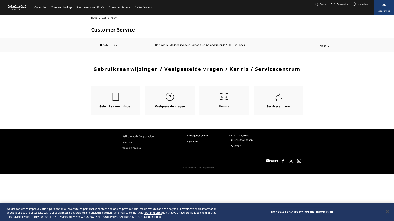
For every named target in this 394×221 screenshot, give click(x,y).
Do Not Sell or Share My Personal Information (302, 211)
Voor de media (131, 148)
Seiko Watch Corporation (138, 136)
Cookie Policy (152, 217)
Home (94, 17)
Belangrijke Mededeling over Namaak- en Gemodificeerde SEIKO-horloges (200, 45)
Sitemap (236, 146)
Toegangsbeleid (198, 135)
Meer (323, 45)
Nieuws (127, 142)
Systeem (194, 141)
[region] (197, 212)
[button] (320, 4)
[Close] (387, 211)
